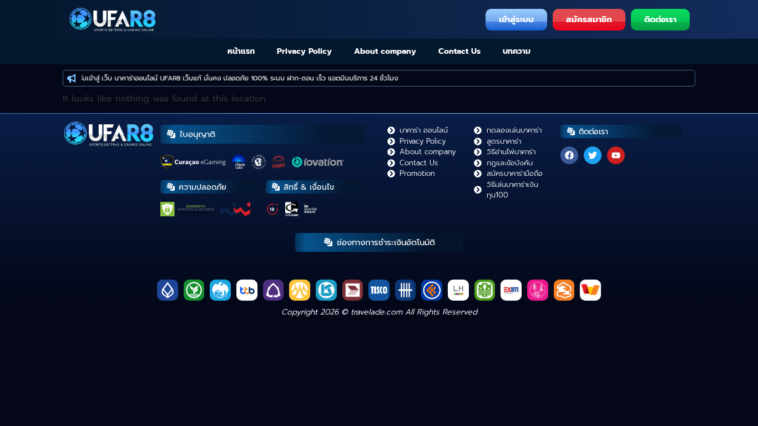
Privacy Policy (304, 51)
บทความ (516, 51)
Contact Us (459, 51)
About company (385, 51)
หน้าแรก (241, 51)
